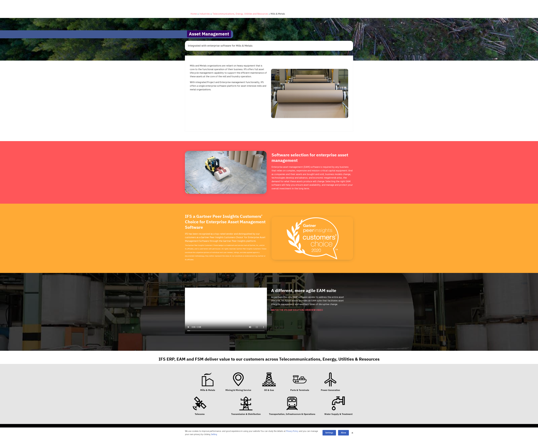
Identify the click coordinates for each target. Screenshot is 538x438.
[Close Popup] (352, 433)
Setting (214, 434)
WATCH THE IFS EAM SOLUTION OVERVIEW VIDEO (297, 310)
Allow (343, 432)
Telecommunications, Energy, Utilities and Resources (240, 14)
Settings (329, 432)
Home (194, 14)
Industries (204, 14)
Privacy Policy (292, 431)
